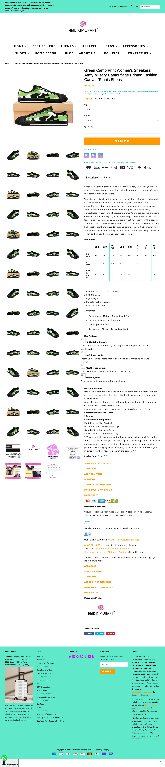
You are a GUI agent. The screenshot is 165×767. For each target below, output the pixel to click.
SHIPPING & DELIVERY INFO (98, 463)
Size (86, 105)
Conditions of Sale (45, 670)
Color (87, 115)
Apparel (90, 46)
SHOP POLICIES (92, 545)
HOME (19, 46)
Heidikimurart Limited (81, 750)
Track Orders (42, 701)
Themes (68, 46)
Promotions (42, 711)
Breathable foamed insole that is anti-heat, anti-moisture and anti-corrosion (116, 360)
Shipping (88, 98)
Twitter (122, 552)
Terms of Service (44, 673)
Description (92, 177)
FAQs (107, 177)
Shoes (21, 53)
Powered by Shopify (100, 750)
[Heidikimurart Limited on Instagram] (81, 657)
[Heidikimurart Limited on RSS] (93, 657)
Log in (111, 6)
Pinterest (112, 552)
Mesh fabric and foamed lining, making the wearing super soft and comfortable (115, 347)
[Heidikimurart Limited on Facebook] (73, 657)
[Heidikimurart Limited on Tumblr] (85, 657)
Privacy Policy (42, 667)
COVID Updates (43, 687)
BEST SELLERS (43, 46)
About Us (88, 53)
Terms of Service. (143, 708)
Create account (122, 6)
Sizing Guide (42, 690)
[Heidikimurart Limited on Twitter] (69, 657)
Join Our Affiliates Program (48, 714)
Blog (69, 53)
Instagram (101, 552)
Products (41, 707)
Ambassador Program (46, 697)
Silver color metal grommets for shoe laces (103, 381)
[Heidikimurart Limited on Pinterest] (77, 657)
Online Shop (100, 548)
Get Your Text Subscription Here (50, 721)
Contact (40, 704)
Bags (110, 46)
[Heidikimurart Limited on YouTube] (89, 657)
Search (40, 656)
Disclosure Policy (44, 677)
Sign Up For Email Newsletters (50, 718)
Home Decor (46, 53)
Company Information (46, 663)
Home (7, 63)
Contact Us (138, 53)
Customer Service (44, 680)
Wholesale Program (45, 694)
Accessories (134, 46)
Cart (136, 6)
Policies (112, 53)
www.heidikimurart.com (120, 548)
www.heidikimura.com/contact (123, 540)
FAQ (38, 684)
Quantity (88, 126)
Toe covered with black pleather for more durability (107, 371)
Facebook (89, 552)
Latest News (10, 652)
